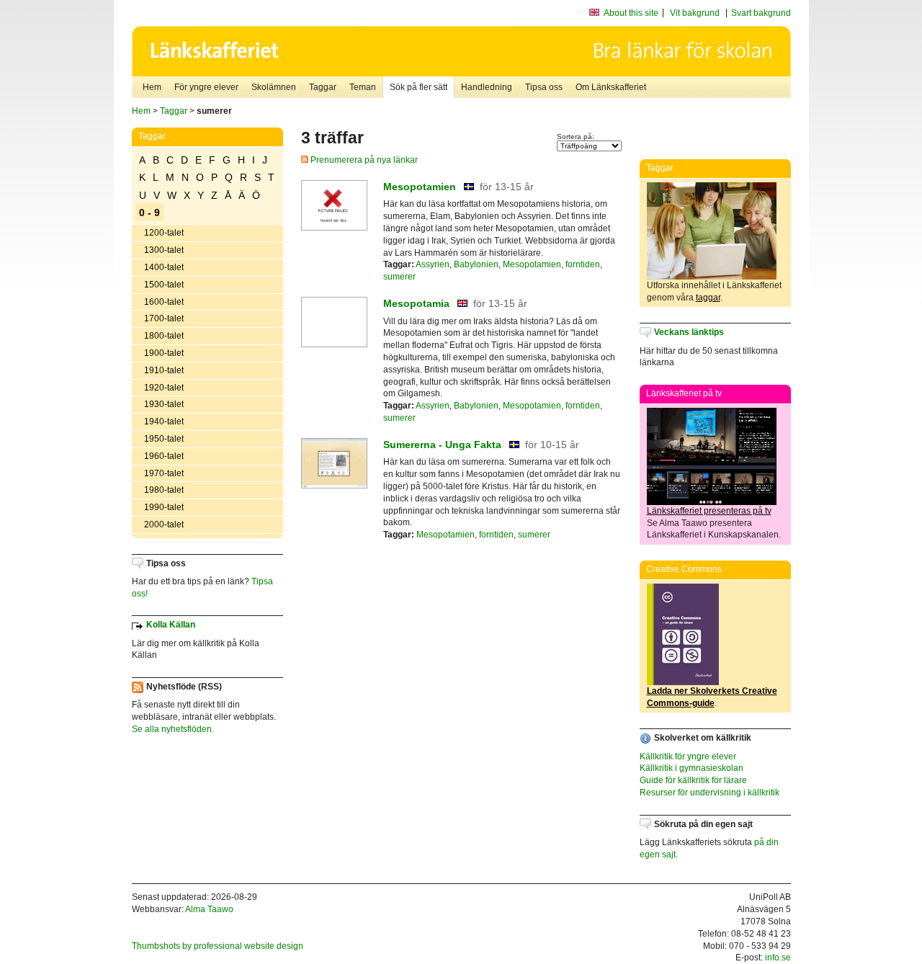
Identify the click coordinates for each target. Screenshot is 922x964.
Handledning (486, 87)
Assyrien (432, 264)
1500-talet (164, 285)
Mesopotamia (416, 303)
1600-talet (164, 302)
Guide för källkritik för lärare (693, 780)
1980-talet (164, 490)
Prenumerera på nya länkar (363, 160)
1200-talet (164, 233)
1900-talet (164, 353)
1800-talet (164, 336)
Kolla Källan (170, 625)
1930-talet (164, 404)
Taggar (322, 87)
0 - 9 (149, 212)
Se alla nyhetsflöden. (173, 729)
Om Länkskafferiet (611, 87)
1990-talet (164, 507)
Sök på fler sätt (418, 87)
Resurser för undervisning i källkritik (709, 792)
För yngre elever (206, 87)
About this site (631, 13)
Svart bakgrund (761, 13)
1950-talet (164, 439)
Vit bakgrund (695, 13)
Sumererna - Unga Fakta (442, 444)
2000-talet (164, 524)
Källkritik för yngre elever (688, 756)
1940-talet (164, 421)
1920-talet (164, 388)
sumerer (399, 277)
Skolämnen (273, 87)
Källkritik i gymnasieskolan (691, 768)
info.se (778, 957)
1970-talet (164, 473)
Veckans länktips (689, 332)
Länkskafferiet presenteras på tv (709, 511)
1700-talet (164, 318)
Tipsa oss (544, 87)
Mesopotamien (419, 186)
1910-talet (164, 370)
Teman (362, 87)
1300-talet (164, 250)
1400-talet (164, 267)
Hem (152, 87)
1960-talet (164, 456)
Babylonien (476, 264)
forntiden (582, 264)
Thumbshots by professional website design (217, 946)
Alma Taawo (209, 909)
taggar (708, 298)
